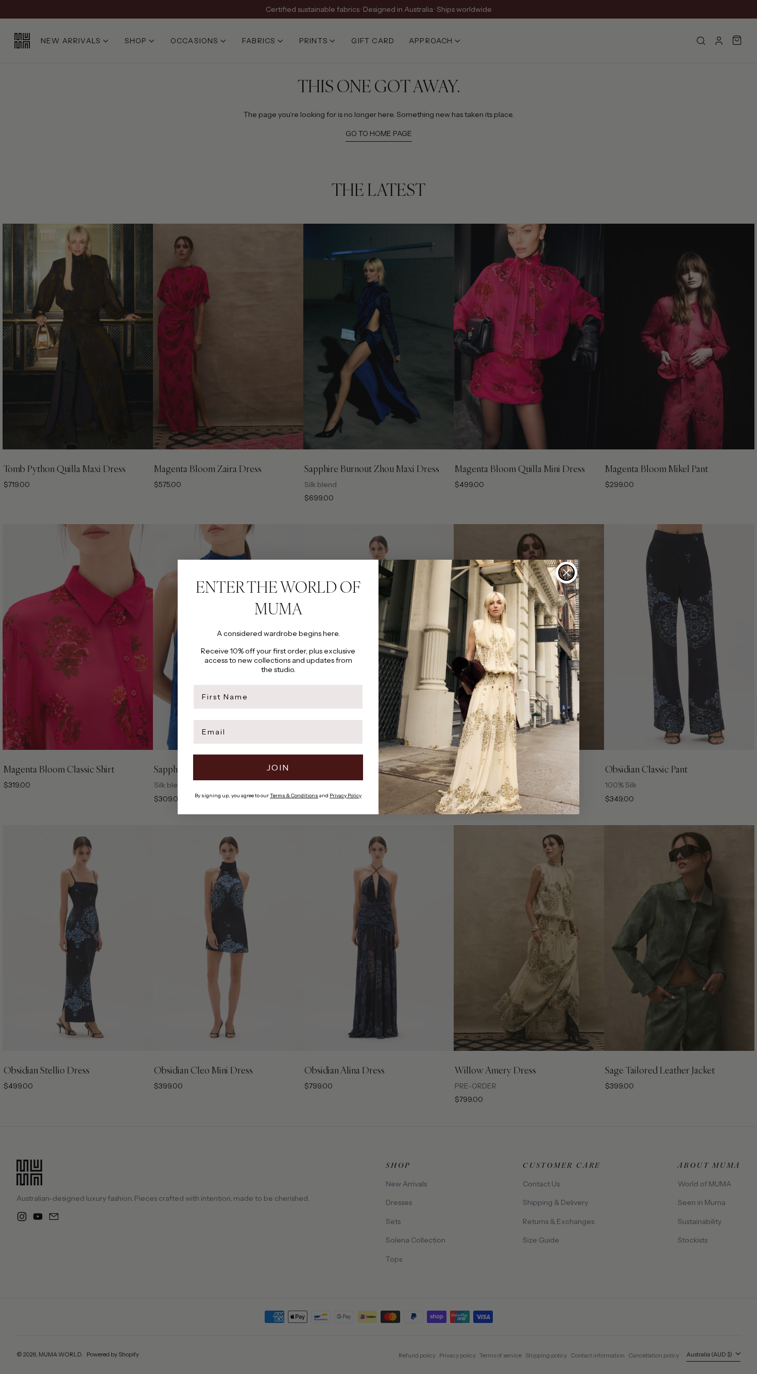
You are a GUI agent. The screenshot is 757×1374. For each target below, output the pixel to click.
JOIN (278, 767)
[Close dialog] (566, 572)
